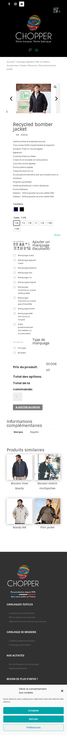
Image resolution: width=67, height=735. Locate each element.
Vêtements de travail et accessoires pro (27, 621)
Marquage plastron (27, 268)
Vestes (23, 65)
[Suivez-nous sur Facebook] (9, 4)
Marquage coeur (26, 255)
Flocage (22, 348)
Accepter (33, 710)
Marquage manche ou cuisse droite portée (27, 290)
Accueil (10, 62)
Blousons (32, 65)
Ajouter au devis (28, 407)
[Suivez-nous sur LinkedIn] (21, 4)
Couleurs (18, 204)
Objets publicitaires (18, 668)
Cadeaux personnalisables (22, 613)
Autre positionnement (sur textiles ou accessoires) (25, 329)
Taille (16, 217)
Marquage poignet (27, 282)
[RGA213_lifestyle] (33, 98)
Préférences (33, 727)
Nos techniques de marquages (24, 664)
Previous (11, 98)
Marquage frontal (26, 308)
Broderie (22, 352)
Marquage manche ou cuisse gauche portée (27, 301)
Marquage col (24, 277)
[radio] (16, 209)
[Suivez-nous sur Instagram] (15, 4)
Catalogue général (25, 62)
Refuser (33, 719)
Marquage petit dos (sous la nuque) (25, 316)
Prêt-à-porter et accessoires (22, 617)
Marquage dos (25, 272)
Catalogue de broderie (20, 645)
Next (55, 98)
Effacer (57, 235)
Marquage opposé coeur (27, 262)
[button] (62, 690)
